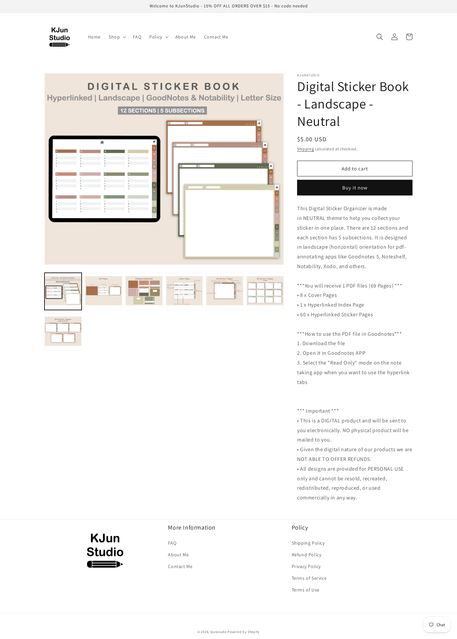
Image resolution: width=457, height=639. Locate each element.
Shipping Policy (308, 543)
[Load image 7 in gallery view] (63, 331)
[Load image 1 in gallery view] (63, 291)
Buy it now (355, 187)
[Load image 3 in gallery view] (144, 291)
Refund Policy (307, 555)
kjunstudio (218, 632)
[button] (117, 37)
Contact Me (180, 566)
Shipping (305, 148)
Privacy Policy (306, 566)
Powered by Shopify (243, 632)
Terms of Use (305, 590)
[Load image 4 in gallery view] (184, 291)
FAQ (172, 543)
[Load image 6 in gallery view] (265, 291)
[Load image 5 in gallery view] (224, 291)
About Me (178, 555)
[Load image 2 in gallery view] (103, 291)
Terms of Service (309, 578)
